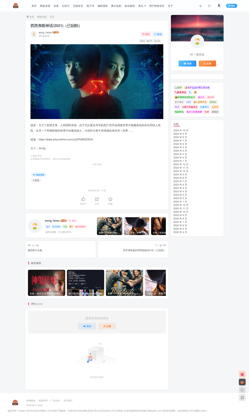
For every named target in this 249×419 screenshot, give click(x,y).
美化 (140, 5)
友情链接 (30, 400)
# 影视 (36, 180)
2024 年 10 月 (180, 130)
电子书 (90, 5)
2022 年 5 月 (180, 228)
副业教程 (130, 5)
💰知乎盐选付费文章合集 (197, 87)
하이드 (210, 97)
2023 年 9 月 (180, 174)
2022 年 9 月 (180, 215)
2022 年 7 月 (180, 221)
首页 (34, 5)
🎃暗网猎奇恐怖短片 (185, 97)
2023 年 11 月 (180, 167)
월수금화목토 (200, 101)
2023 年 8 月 (180, 177)
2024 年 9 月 (180, 133)
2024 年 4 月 (180, 150)
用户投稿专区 (156, 5)
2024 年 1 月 (180, 160)
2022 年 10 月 (180, 211)
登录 (88, 326)
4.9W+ (58, 226)
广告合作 (55, 400)
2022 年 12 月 (180, 205)
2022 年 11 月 (180, 208)
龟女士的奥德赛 (194, 111)
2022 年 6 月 (180, 225)
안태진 (213, 101)
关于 (170, 5)
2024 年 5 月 (180, 147)
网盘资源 (45, 5)
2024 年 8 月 (180, 137)
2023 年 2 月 (180, 198)
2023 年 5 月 (180, 188)
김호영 (215, 106)
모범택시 (204, 106)
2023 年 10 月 (180, 171)
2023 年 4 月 (180, 191)
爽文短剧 (116, 5)
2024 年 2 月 (180, 157)
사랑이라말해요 (190, 106)
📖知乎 (178, 87)
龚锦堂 (215, 111)
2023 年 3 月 (180, 194)
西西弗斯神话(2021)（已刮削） (56, 25)
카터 (188, 101)
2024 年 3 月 (180, 154)
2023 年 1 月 (180, 201)
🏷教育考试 (180, 92)
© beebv (21, 410)
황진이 (201, 97)
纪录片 (66, 5)
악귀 (177, 106)
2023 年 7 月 (180, 181)
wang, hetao (45, 32)
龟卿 (207, 111)
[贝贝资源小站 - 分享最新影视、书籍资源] (15, 402)
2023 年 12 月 (180, 164)
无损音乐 (78, 5)
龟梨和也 (179, 111)
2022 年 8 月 (180, 218)
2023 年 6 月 (180, 184)
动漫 (56, 5)
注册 (108, 326)
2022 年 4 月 (180, 232)
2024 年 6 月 (180, 143)
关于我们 (68, 400)
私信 (159, 34)
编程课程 (103, 5)
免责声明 (43, 400)
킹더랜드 (179, 101)
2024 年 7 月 (180, 140)
